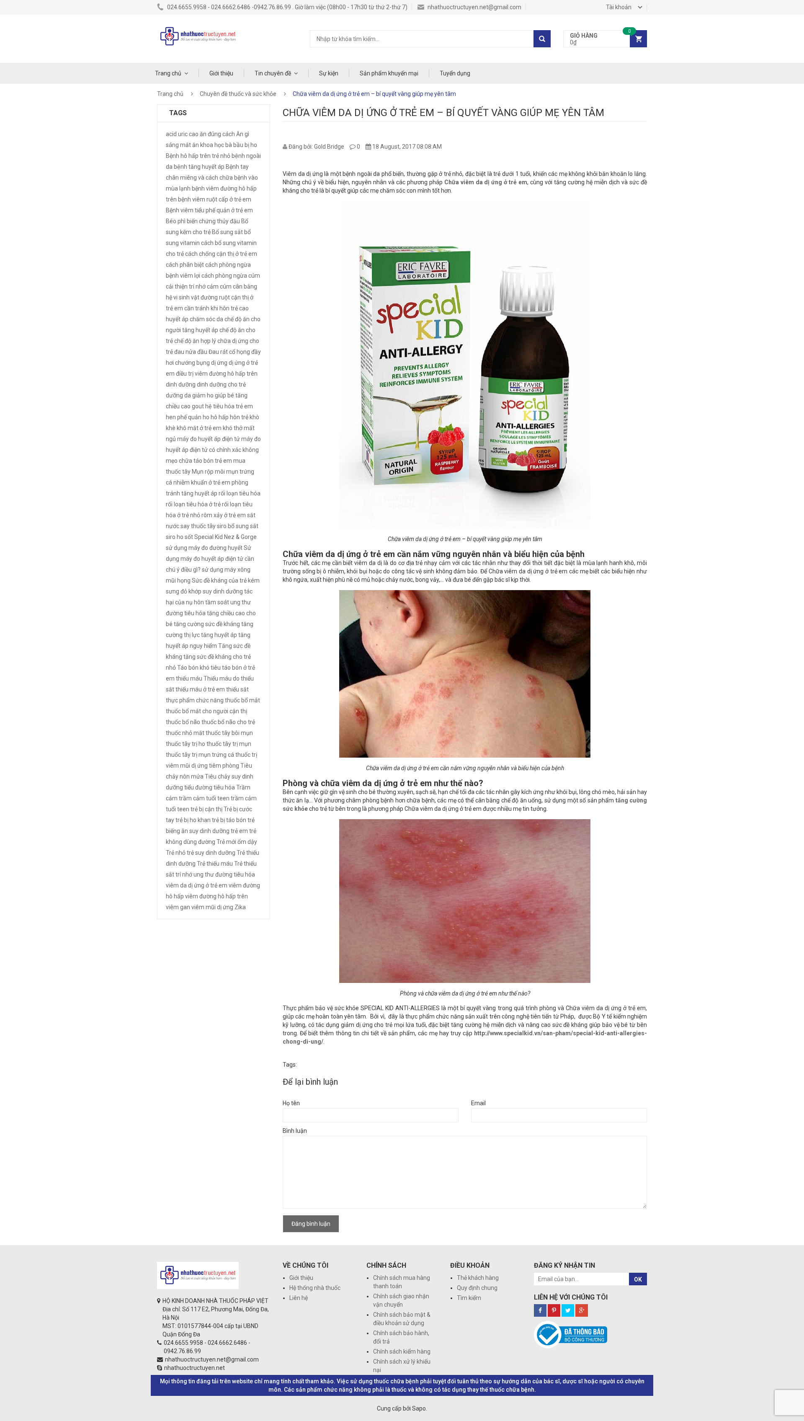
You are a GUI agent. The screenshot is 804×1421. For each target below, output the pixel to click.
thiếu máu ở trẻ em (200, 689)
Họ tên (291, 1103)
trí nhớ (183, 874)
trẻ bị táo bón (229, 820)
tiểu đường (198, 787)
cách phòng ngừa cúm (230, 275)
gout (198, 406)
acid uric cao (182, 134)
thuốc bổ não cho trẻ (228, 722)
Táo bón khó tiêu (199, 667)
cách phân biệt (185, 264)
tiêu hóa (224, 787)
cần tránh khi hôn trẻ (211, 308)
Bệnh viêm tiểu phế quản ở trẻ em (209, 210)
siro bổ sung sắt (237, 526)
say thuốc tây (198, 526)
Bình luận (295, 1130)
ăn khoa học (208, 145)
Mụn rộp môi (208, 471)
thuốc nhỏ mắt (185, 733)
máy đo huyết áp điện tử (208, 439)
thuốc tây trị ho (185, 743)
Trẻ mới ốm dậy (236, 841)
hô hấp (220, 417)
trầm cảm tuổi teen (204, 798)
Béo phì (176, 221)
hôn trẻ (239, 417)
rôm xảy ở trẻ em (223, 515)
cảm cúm (219, 286)
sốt (189, 537)
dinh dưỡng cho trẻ (221, 384)
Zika (240, 907)
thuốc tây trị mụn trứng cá (200, 754)
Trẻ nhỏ (176, 852)
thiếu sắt (237, 689)
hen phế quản (183, 417)
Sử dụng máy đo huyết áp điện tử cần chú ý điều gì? (210, 558)
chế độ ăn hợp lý (195, 341)
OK (638, 1279)
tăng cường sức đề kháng (207, 624)
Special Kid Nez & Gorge (225, 537)
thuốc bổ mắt (242, 700)
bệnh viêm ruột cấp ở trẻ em (214, 199)
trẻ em (239, 831)
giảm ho (203, 395)
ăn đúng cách (217, 134)
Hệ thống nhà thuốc (314, 1287)
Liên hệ (298, 1298)
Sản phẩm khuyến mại (389, 73)
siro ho (174, 537)
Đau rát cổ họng (229, 351)
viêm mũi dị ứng (212, 907)
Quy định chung (477, 1287)
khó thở (232, 428)
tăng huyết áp (219, 635)
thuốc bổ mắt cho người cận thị (206, 711)
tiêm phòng (224, 765)
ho (206, 417)
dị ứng (219, 362)
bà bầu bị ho (241, 145)
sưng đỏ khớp (183, 591)
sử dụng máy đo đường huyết (204, 547)
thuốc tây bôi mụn (229, 733)
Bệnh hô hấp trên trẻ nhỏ (198, 155)
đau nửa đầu (190, 351)
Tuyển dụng (455, 73)
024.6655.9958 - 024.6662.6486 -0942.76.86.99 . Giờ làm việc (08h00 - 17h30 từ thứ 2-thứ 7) (286, 7)
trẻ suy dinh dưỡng (211, 852)
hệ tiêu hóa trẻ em (229, 406)
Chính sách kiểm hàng (401, 1351)
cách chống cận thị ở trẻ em (221, 253)
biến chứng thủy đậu (213, 221)
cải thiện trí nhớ (186, 286)
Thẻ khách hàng (478, 1277)
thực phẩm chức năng (195, 700)
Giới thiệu (221, 73)
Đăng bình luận (310, 1223)
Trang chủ (168, 73)
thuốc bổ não (183, 722)
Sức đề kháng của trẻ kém (226, 580)
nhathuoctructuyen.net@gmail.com (473, 7)
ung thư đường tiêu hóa (224, 874)
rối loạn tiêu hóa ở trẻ (193, 504)
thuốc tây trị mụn (228, 743)
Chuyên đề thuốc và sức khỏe (238, 93)
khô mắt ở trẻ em (199, 428)
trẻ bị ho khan (193, 820)
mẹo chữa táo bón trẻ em (199, 460)
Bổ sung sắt (227, 232)
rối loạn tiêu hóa (239, 493)
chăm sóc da (206, 319)
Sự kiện (328, 73)
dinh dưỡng (181, 384)
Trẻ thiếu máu (215, 863)
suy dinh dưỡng (223, 591)
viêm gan (178, 907)
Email (478, 1103)
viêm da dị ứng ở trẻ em (196, 885)
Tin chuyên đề (273, 73)
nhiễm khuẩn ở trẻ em (201, 482)
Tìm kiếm (469, 1298)
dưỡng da (178, 395)
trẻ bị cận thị (206, 809)
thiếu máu (189, 678)
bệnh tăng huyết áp (199, 166)
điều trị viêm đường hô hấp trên (217, 373)
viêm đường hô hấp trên (216, 896)
